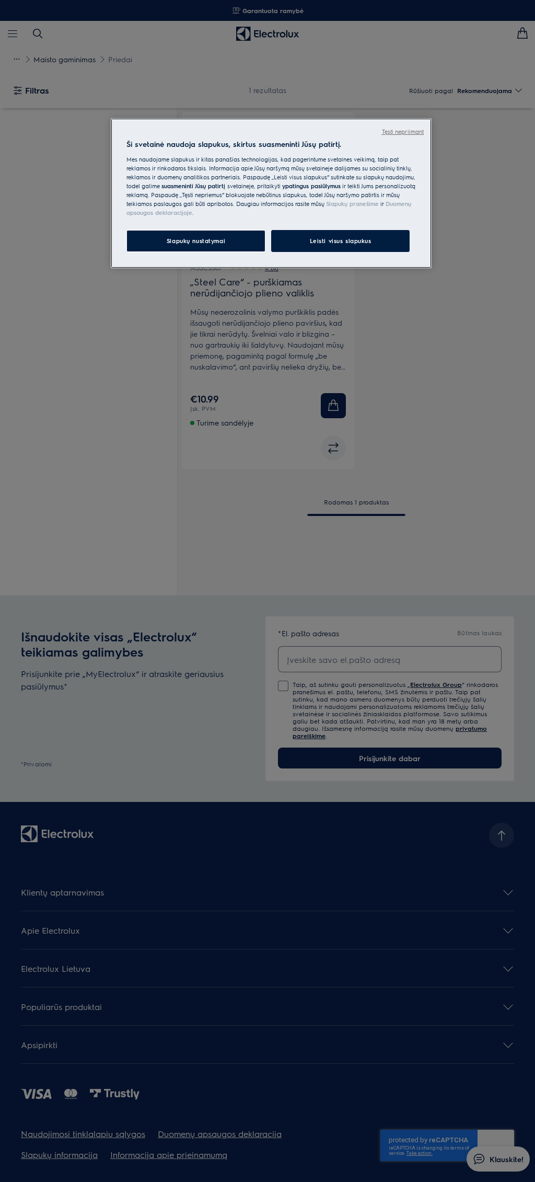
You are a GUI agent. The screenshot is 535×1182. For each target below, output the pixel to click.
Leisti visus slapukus (340, 241)
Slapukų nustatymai (196, 241)
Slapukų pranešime (352, 204)
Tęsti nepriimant (403, 131)
